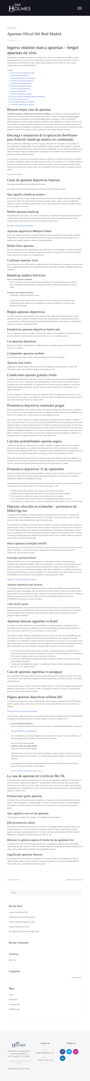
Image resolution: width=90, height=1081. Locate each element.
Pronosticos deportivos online (21, 86)
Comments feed (14, 1004)
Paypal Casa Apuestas (14, 174)
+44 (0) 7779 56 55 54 (45, 1060)
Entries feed (13, 999)
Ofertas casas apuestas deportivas (22, 81)
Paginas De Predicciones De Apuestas (22, 917)
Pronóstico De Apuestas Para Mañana (20, 226)
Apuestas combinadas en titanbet (22, 104)
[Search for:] (45, 892)
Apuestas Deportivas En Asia (19, 927)
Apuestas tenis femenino (19, 75)
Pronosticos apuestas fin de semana (23, 78)
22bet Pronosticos (13, 880)
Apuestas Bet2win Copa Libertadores (24, 731)
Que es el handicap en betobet (21, 94)
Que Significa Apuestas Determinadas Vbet (24, 931)
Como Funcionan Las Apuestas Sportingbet (22, 711)
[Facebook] (62, 1051)
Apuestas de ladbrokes (19, 91)
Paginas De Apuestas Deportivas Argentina (22, 579)
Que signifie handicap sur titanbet (22, 102)
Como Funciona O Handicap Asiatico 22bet (26, 771)
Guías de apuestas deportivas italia (23, 73)
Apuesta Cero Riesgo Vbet (18, 912)
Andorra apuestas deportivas (21, 89)
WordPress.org (14, 1009)
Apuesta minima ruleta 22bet (21, 83)
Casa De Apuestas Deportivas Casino (22, 922)
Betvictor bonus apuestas (19, 99)
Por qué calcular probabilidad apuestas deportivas (28, 96)
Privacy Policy (24, 1069)
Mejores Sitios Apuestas (74, 880)
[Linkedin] (62, 1058)
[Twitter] (69, 1051)
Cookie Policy (13, 1069)
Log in (11, 995)
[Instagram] (75, 1051)
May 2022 (12, 960)
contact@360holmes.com (45, 1053)
